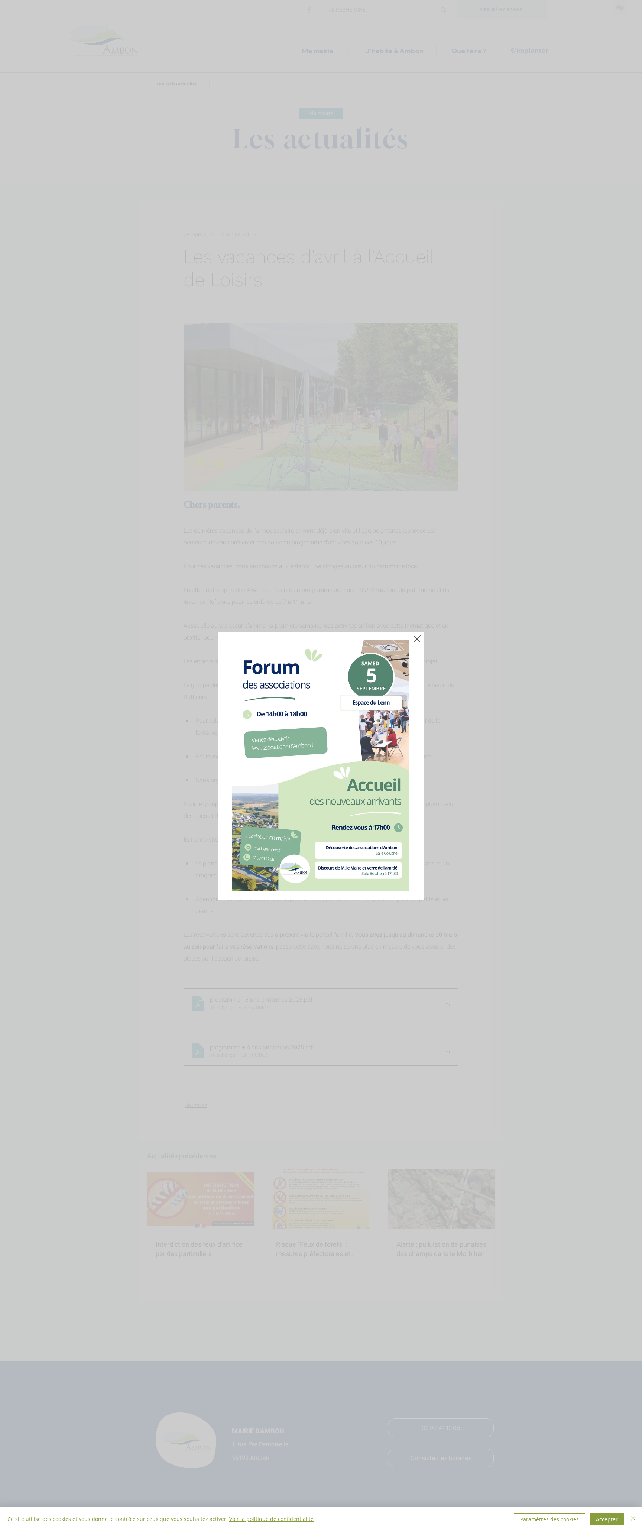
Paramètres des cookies (549, 1519)
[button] (417, 638)
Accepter (607, 1519)
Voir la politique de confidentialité (271, 1518)
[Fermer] (633, 1519)
